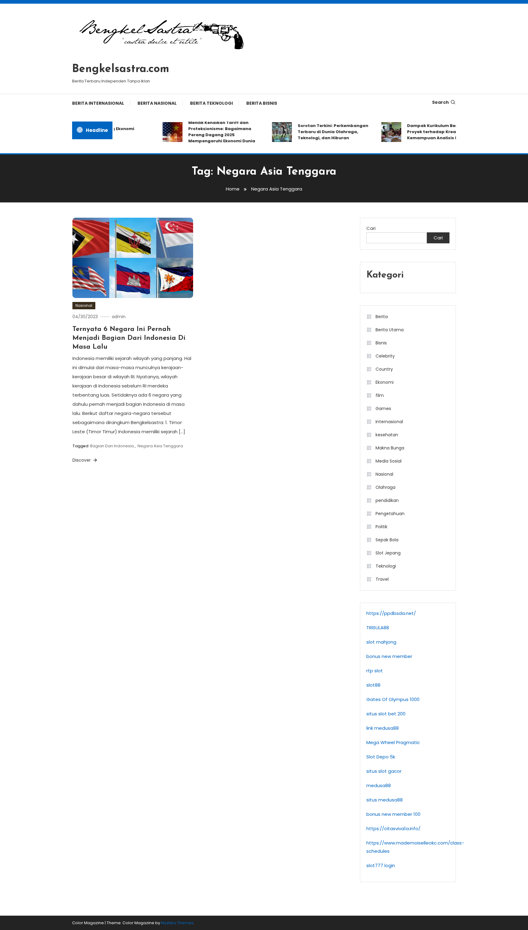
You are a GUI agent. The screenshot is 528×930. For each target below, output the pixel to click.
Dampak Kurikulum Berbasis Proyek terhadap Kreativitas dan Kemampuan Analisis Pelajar (435, 132)
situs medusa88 (384, 800)
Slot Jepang (388, 553)
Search (440, 102)
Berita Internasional (98, 103)
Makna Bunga (390, 448)
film (380, 395)
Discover (82, 460)
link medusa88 (382, 728)
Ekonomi (385, 382)
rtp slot (374, 670)
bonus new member (389, 656)
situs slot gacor (384, 771)
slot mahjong (381, 642)
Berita (382, 317)
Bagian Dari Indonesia (112, 446)
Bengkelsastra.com (120, 69)
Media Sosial (389, 461)
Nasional (83, 305)
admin (119, 317)
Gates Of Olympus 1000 (393, 699)
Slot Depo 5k (380, 757)
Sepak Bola (387, 540)
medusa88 (378, 785)
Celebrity (385, 356)
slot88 (373, 685)
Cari (371, 228)
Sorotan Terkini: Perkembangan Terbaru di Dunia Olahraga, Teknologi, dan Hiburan (325, 132)
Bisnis (381, 343)
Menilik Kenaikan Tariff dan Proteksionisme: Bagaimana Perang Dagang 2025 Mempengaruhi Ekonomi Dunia (213, 132)
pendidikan (387, 500)
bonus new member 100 (393, 814)
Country (384, 369)
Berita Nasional (157, 103)
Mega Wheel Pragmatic (393, 742)
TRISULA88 (377, 627)
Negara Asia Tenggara (160, 446)
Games (383, 408)
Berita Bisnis (261, 103)
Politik (381, 527)
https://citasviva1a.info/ (393, 828)
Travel (382, 579)
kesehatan (387, 435)
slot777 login (380, 865)
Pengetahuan (390, 513)
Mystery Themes (177, 923)
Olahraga (385, 487)
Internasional (389, 422)
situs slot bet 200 (385, 713)
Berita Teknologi (211, 103)
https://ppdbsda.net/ (391, 613)
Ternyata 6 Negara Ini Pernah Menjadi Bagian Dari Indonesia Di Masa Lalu (128, 338)
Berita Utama (390, 330)
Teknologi (386, 566)
